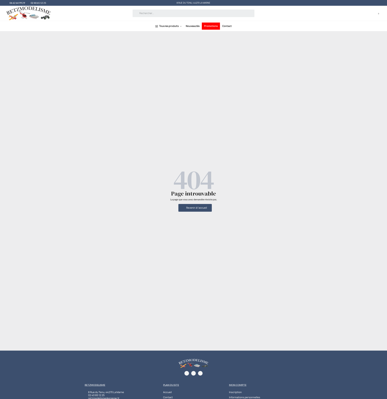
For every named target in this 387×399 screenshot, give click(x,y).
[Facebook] (186, 373)
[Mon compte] (372, 13)
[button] (376, 13)
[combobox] (193, 13)
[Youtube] (200, 373)
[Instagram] (193, 373)
